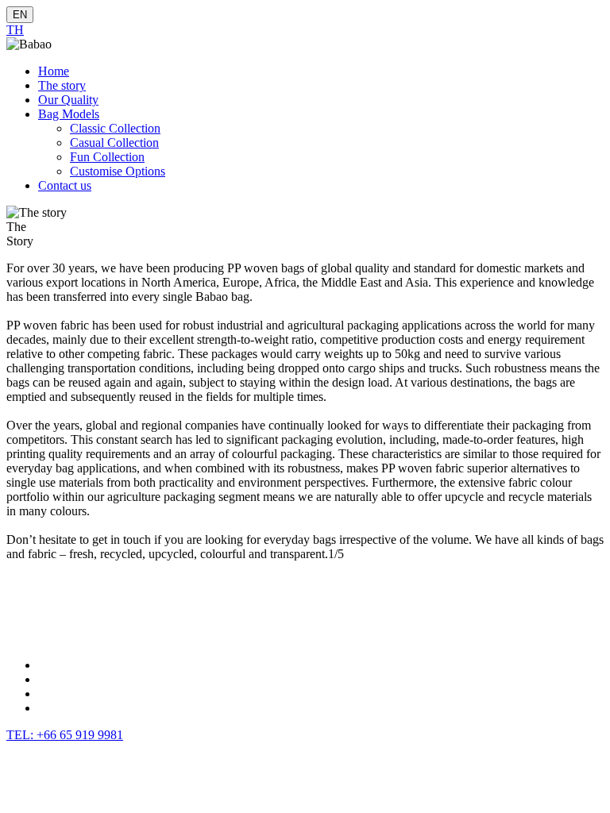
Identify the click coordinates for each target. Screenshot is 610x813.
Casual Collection (114, 142)
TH (15, 30)
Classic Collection (115, 128)
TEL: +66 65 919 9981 (64, 735)
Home (53, 71)
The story (62, 85)
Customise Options (117, 171)
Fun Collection (107, 157)
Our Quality (68, 99)
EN (20, 15)
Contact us (64, 185)
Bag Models (68, 114)
